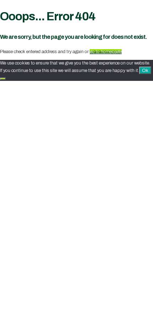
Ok (145, 70)
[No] (3, 79)
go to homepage (106, 51)
